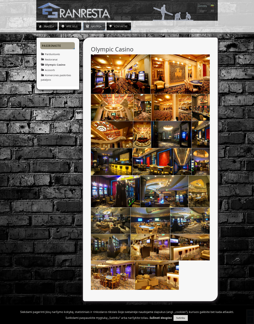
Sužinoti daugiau (160, 318)
